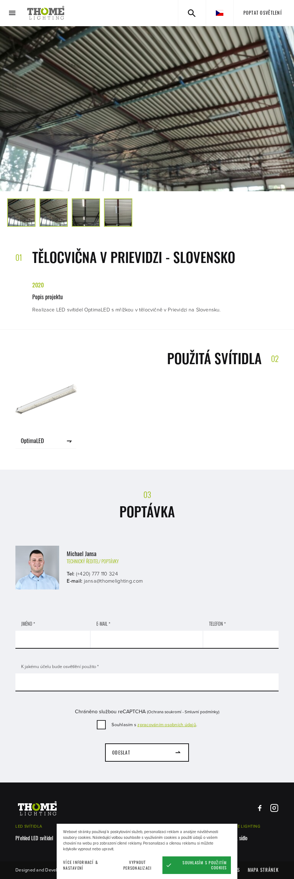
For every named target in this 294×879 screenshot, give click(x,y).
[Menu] (12, 13)
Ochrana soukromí (164, 711)
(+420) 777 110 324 (97, 574)
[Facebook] (259, 808)
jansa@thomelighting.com (113, 581)
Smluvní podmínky (201, 711)
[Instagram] (274, 808)
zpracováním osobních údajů (166, 725)
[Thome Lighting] (46, 13)
